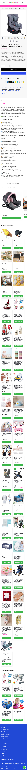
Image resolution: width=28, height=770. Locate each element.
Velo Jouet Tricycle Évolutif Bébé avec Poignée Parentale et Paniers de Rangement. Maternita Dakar (18, 483)
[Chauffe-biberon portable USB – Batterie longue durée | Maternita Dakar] (18, 329)
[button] (25, 2)
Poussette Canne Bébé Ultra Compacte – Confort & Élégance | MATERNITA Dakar (18, 580)
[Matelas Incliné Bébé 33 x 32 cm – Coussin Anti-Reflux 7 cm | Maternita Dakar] (18, 450)
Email (19, 90)
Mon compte (4, 743)
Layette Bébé (7, 8)
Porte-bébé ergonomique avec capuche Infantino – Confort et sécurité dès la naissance (6, 483)
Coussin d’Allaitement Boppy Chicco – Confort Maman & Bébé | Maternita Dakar (6, 436)
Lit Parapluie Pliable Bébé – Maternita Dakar (6, 555)
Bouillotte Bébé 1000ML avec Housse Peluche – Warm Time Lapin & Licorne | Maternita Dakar (18, 290)
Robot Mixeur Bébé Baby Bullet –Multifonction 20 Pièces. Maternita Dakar (6, 266)
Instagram (3, 755)
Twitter (20, 87)
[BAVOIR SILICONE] (18, 704)
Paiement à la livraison (13, 73)
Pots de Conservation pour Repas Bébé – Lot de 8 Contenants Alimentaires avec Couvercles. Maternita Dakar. (6, 581)
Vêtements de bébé (14, 8)
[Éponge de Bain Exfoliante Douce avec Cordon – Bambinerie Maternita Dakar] (6, 233)
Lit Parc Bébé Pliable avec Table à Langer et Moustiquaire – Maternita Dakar (18, 507)
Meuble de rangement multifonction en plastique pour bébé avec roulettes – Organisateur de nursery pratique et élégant (18, 630)
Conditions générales (5, 734)
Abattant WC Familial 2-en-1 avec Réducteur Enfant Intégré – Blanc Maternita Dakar (18, 556)
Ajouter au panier (14, 69)
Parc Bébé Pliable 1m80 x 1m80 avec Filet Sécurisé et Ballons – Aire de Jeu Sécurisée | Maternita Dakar (18, 689)
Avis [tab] (2, 103)
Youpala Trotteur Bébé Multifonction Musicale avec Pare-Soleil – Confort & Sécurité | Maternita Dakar (6, 314)
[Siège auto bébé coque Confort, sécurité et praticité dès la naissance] (11, 200)
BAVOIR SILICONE (17, 711)
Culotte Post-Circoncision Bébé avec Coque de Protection (6, 363)
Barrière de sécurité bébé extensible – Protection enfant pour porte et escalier (18, 265)
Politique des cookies (5, 738)
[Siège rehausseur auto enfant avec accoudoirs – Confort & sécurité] (18, 233)
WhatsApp (5, 87)
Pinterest (5, 90)
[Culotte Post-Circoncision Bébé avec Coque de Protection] (6, 354)
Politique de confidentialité (6, 732)
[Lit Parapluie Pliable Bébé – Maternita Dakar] (6, 546)
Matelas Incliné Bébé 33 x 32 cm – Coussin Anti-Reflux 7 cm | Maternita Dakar (18, 459)
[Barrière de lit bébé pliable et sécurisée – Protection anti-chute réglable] (6, 280)
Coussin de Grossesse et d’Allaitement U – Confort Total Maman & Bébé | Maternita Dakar (6, 629)
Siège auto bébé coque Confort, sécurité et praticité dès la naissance (11, 213)
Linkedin (3, 756)
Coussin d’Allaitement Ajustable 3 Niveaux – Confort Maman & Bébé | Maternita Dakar (18, 436)
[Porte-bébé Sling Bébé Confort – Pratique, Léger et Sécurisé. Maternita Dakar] (6, 450)
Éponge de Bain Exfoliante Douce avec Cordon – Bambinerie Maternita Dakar (6, 242)
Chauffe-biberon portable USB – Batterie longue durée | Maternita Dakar (18, 339)
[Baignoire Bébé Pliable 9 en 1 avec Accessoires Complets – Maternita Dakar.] (6, 378)
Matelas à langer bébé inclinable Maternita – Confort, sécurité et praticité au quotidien (18, 605)
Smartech (13, 768)
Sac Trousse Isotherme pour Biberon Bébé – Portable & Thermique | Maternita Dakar (6, 508)
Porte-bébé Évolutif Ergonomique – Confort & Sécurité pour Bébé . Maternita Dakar (6, 339)
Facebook (13, 87)
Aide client (4, 744)
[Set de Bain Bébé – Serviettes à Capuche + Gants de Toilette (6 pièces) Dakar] (6, 402)
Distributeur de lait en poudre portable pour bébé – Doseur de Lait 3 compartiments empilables (18, 363)
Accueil (2, 8)
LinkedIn (12, 90)
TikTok (2, 753)
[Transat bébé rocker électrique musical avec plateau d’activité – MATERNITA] (18, 378)
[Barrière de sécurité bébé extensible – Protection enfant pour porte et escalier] (18, 256)
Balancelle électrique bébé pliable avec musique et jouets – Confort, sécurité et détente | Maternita (18, 314)
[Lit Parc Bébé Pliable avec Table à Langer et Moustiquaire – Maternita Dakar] (18, 498)
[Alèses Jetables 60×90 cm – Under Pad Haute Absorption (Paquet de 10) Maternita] (6, 522)
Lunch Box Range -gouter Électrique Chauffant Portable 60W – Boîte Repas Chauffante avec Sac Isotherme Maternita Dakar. (6, 657)
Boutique (4, 746)
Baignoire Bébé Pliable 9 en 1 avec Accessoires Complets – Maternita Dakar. (6, 387)
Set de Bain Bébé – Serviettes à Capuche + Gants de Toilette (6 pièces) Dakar (6, 411)
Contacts (3, 731)
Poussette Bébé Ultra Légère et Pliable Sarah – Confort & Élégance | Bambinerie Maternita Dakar (18, 532)
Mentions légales (4, 736)
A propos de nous (5, 729)
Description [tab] (3, 100)
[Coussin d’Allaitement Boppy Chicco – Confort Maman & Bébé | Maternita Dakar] (6, 426)
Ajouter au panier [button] (11, 217)
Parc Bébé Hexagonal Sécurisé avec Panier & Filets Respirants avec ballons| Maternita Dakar (6, 713)
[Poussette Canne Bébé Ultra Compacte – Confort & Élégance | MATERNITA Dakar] (18, 570)
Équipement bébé (15, 183)
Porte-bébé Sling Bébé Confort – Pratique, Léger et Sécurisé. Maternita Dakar (6, 459)
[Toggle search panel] (22, 2)
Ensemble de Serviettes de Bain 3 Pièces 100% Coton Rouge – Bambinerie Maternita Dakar (6, 605)
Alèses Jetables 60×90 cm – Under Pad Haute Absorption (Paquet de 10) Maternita (6, 532)
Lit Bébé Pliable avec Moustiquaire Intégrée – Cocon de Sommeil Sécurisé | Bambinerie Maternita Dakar (18, 411)
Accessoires (21, 8)
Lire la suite (7, 272)
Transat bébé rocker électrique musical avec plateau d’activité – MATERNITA (18, 387)
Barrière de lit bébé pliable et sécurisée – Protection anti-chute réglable (6, 289)
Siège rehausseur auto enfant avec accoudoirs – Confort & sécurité (18, 242)
